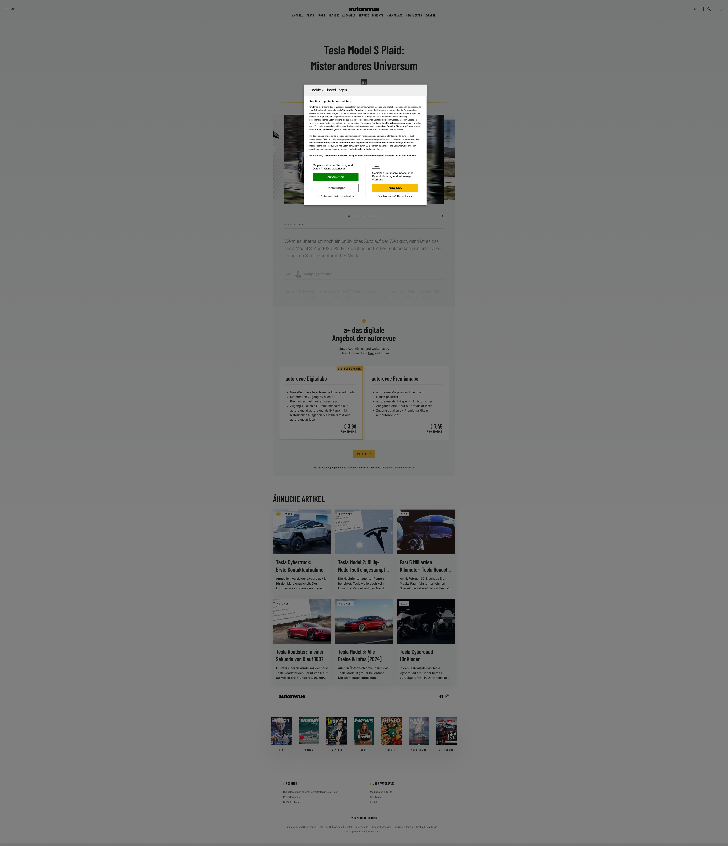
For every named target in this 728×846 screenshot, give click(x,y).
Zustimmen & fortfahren (336, 177)
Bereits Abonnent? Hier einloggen (395, 196)
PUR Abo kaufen (395, 188)
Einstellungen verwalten (336, 188)
